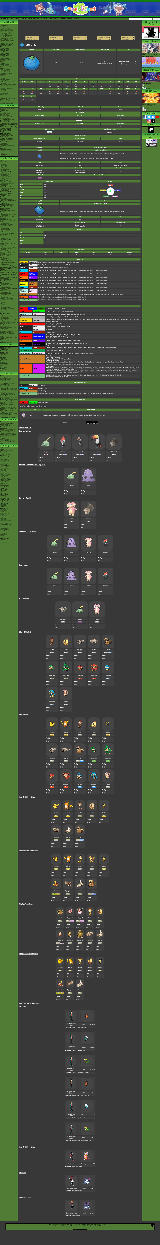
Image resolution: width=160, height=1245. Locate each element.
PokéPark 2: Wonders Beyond (8, 247)
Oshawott (61, 362)
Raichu (66, 732)
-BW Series (3, 493)
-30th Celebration (4, 460)
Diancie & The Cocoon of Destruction (6, 405)
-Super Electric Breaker (6, 525)
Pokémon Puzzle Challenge (7, 308)
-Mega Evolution (4, 468)
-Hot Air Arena (4, 522)
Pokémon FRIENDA (5, 342)
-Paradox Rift (3, 483)
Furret (66, 649)
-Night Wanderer (4, 529)
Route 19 (49, 329)
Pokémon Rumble (4, 264)
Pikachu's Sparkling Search (7, 435)
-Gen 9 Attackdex (4, 58)
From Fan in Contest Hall (53, 338)
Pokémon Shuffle (4, 223)
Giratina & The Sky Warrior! (7, 393)
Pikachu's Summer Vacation (7, 422)
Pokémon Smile (4, 190)
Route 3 (48, 311)
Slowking (83, 1164)
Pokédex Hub (37, 18)
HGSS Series (3, 364)
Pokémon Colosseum (5, 287)
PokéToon (2, 140)
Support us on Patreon (80, 1229)
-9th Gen (2, 75)
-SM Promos (3, 504)
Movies (9, 373)
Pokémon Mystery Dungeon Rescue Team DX (7, 189)
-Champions (3, 74)
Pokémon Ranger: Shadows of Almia (8, 275)
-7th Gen (2, 78)
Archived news (4, 25)
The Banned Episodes (6, 130)
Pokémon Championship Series (8, 82)
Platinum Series (4, 363)
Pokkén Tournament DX (6, 207)
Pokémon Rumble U (5, 242)
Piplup (122, 362)
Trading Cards (9, 446)
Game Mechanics (4, 70)
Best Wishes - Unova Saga (7, 119)
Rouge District (86, 375)
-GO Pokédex (3, 42)
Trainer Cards (3, 451)
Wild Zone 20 (50, 375)
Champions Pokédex (66, 18)
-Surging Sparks (4, 475)
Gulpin (46, 452)
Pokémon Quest (4, 209)
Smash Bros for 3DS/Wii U (7, 233)
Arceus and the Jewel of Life (7, 394)
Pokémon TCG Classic (6, 456)
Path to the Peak (4, 142)
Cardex (2, 68)
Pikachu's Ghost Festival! (7, 430)
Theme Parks (3, 94)
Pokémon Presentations (6, 90)
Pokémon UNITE (4, 174)
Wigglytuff (80, 918)
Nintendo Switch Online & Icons (8, 337)
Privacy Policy (86, 1224)
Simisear (94, 675)
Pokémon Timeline (5, 79)
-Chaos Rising (4, 463)
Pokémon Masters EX (6, 173)
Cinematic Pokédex (5, 69)
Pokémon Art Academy (6, 219)
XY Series (2, 368)
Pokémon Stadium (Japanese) (8, 319)
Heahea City (83, 343)
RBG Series (3, 354)
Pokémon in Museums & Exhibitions (6, 86)
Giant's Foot (50, 350)
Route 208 (63, 314)
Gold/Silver (3, 304)
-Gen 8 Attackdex (4, 57)
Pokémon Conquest (5, 245)
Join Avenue (42, 385)
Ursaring (80, 940)
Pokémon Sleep (4, 175)
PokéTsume (3, 155)
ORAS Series (3, 369)
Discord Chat (3, 97)
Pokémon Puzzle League (6, 316)
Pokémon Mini (4, 309)
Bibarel (71, 362)
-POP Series (3, 507)
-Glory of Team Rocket (6, 520)
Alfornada (49, 364)
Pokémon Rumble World (6, 224)
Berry (55, 62)
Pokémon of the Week (6, 73)
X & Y (1, 213)
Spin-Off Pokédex (4, 64)
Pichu (75, 362)
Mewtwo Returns (4, 382)
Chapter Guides (4, 352)
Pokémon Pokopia (5, 168)
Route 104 (56, 308)
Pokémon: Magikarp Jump (7, 204)
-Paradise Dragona (5, 527)
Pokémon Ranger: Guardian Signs (7, 263)
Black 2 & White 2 (5, 238)
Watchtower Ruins (110, 347)
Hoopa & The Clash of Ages (7, 407)
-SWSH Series (4, 489)
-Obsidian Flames (4, 485)
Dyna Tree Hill (58, 350)
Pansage (52, 675)
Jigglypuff (70, 918)
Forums (17, 18)
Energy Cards (3, 453)
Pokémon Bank (4, 215)
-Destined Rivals (4, 471)
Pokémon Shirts (4, 93)
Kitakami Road (57, 364)
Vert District (95, 375)
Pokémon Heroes (4, 384)
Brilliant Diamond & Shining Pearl (8, 181)
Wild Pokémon (89, 422)
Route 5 (48, 332)
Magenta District (77, 375)
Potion (30, 415)
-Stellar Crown (4, 477)
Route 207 (56, 353)
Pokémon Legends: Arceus (7, 183)
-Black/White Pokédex (6, 33)
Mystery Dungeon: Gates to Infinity (7, 244)
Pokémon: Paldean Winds (7, 139)
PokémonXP (3, 83)
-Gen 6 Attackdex (4, 54)
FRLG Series (3, 359)
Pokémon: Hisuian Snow (6, 138)
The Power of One (5, 379)
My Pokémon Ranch (5, 279)
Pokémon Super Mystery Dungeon (6, 226)
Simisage (66, 675)
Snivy (83, 1069)
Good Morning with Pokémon (7, 145)
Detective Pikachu (5, 208)
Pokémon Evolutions (5, 137)
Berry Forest (62, 311)
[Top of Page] (152, 1225)
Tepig (83, 1024)
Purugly (84, 1188)
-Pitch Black (3, 461)
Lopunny (98, 362)
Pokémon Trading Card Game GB (9, 322)
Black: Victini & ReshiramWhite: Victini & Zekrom (8, 397)
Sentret (52, 649)
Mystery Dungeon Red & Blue (8, 296)
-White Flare (3, 470)
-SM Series (3, 490)
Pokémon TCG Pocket (6, 178)
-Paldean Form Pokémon (6, 103)
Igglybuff (60, 940)
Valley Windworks (77, 1190)
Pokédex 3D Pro (4, 250)
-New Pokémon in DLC (6, 102)
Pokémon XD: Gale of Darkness (8, 288)
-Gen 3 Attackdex (4, 50)
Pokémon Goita (4, 340)
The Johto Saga (4, 114)
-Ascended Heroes (5, 465)
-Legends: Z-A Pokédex (6, 44)
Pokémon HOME (4, 184)
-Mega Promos (4, 500)
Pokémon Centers (5, 80)
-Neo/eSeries (3, 497)
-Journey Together (5, 473)
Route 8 (54, 340)
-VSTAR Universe (4, 535)
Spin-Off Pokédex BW (6, 67)
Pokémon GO (3, 170)
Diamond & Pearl (4, 258)
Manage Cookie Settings (98, 1224)
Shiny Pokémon (4, 132)
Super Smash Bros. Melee (7, 311)
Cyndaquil (54, 362)
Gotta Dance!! (4, 428)
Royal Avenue (76, 340)
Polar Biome (84, 364)
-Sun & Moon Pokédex (6, 35)
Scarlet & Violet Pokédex (50, 18)
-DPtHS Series (4, 494)
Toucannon (97, 452)
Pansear (80, 675)
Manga (9, 345)
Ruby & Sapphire (4, 283)
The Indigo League (5, 112)
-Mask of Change (4, 530)
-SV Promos (3, 502)
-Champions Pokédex (5, 45)
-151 (1, 484)
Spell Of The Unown (5, 380)
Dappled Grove (61, 347)
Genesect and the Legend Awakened (7, 402)
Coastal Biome (76, 364)
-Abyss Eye (3, 509)
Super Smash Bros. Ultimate (7, 210)
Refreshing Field (51, 324)
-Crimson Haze (4, 532)
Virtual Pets (3, 335)
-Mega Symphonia (5, 517)
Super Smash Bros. (5, 323)
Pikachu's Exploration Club (7, 433)
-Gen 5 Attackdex (4, 53)
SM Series (3, 371)
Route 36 (53, 319)
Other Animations (4, 147)
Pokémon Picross (4, 228)
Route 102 (49, 308)
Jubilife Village (42, 391)
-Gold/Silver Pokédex (5, 29)
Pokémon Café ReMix (6, 171)
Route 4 (54, 347)
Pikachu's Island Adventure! (7, 432)
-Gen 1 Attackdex (4, 48)
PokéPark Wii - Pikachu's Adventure (6, 269)
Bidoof (66, 362)
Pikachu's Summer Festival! (7, 429)
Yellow (1, 314)
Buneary (92, 362)
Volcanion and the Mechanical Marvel (8, 409)
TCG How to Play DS (5, 254)
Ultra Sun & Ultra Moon (6, 199)
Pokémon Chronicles (5, 128)
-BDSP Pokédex (4, 39)
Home (11, 18)
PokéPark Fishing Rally (6, 299)
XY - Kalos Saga (4, 120)
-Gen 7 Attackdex (4, 55)
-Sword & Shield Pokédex (6, 38)
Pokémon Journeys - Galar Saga (8, 123)
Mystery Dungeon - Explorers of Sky (8, 273)
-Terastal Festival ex (5, 524)
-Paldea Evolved (4, 487)
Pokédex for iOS (4, 256)
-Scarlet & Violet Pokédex (6, 43)
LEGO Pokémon (4, 92)
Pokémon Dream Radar (6, 239)
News (1, 24)
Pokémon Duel (4, 232)
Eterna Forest (88, 353)
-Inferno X (2, 514)
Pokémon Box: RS (5, 292)
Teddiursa (70, 940)
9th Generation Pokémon (6, 100)
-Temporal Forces (4, 480)
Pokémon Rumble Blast (6, 248)
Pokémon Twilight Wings (6, 135)
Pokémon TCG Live (5, 195)
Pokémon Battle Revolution (7, 271)
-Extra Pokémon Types (6, 450)
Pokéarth (76, 18)
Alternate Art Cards (5, 454)
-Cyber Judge (3, 534)
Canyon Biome (66, 364)
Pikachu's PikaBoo (5, 425)
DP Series (2, 362)
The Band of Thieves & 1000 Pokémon (7, 221)
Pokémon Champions (5, 166)
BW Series (3, 366)
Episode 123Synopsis (146, 84)
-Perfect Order (4, 464)
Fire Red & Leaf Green (6, 284)
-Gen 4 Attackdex (4, 52)
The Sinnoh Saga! (4, 118)
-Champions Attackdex (6, 59)
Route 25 (54, 311)
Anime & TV (8, 106)
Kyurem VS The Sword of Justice (9, 399)
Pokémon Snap (4, 317)
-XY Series (3, 492)
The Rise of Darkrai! (5, 392)
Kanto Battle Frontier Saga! (7, 117)
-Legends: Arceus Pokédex (7, 40)
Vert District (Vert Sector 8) (108, 375)
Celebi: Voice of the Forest (7, 383)
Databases (9, 22)
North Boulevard (101, 393)
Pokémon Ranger (4, 294)
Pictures (148, 88)
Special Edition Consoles (6, 331)
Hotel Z (119, 375)
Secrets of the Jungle (5, 414)
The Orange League (5, 113)
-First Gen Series (4, 498)
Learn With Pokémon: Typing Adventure (7, 252)
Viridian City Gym (77, 1166)
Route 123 (77, 335)
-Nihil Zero (3, 512)
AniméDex (3, 109)
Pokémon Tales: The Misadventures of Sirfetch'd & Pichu (8, 152)
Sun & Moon (3, 198)
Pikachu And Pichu (5, 424)
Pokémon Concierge (5, 149)
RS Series (2, 358)
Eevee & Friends (4, 439)
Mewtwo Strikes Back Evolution (8, 413)
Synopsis (146, 108)
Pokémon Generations (6, 134)
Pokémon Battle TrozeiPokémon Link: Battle (8, 217)
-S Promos (3, 540)
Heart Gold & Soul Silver (6, 261)
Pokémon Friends (4, 169)
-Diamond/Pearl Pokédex (6, 31)
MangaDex (3, 348)
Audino (72, 519)
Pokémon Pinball (4, 318)
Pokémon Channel (5, 291)
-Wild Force (3, 533)
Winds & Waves (4, 161)
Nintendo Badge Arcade (6, 234)
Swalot (88, 485)
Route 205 (49, 314)
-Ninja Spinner (3, 510)
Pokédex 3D (3, 249)
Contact (23, 18)
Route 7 (54, 332)
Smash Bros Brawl (5, 281)
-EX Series (3, 495)
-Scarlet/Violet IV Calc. (6, 72)
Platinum (2, 259)
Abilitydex (2, 63)
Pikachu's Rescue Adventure (7, 423)
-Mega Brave (3, 515)
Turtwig (117, 362)
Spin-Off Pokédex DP (5, 65)
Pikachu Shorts (9, 419)
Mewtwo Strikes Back (6, 378)
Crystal (2, 306)
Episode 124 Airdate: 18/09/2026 (148, 105)
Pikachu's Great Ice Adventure (8, 434)
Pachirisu (111, 362)
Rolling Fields (91, 347)
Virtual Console (4, 330)
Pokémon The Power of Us (7, 412)
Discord (29, 18)
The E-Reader (3, 301)
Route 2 (48, 340)
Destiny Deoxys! (4, 387)
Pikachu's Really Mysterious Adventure (7, 437)
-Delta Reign (3, 459)
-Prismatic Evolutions (5, 474)
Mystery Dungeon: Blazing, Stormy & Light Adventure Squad (8, 266)
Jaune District (67, 375)
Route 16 (60, 340)
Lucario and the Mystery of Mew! (8, 388)
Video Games (9, 158)
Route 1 (48, 343)
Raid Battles (3, 455)
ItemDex (2, 60)
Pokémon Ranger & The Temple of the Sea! (8, 390)
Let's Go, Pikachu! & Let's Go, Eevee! (8, 201)
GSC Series (3, 357)
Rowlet (48, 362)
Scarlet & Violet (4, 164)
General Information (5, 347)
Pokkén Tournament (5, 230)
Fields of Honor (43, 388)
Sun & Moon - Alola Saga (6, 122)
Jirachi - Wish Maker (5, 385)
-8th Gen (2, 77)
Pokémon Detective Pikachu (7, 417)
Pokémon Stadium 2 (5, 307)
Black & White (4, 237)
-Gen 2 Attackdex (4, 49)
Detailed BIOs (3, 351)
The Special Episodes (5, 129)
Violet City (78, 319)
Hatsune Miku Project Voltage (8, 84)
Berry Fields (67, 340)
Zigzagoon (63, 619)
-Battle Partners (4, 523)
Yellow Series (3, 356)
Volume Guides (4, 353)
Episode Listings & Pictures (7, 108)
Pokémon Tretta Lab (5, 240)
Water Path (69, 311)
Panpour (108, 675)
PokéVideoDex (4, 144)
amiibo (2, 336)
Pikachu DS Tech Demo (6, 298)
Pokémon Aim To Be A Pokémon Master (8, 125)
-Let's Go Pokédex (5, 37)
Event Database (4, 99)
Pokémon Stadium (5, 321)
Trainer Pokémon (95, 422)
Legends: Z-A (3, 165)
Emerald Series (4, 361)
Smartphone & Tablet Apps (7, 333)
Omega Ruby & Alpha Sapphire (8, 214)
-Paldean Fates (4, 482)
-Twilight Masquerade (5, 479)
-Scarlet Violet (3, 488)
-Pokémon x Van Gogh (6, 88)
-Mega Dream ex (4, 513)
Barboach (105, 362)
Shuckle (56, 891)
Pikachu (80, 362)
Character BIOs (4, 349)
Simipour (52, 701)
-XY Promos (3, 505)
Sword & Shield (4, 180)
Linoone (94, 649)
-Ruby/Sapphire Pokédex (6, 30)
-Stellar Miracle (4, 528)
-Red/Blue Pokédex (5, 28)
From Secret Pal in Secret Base (55, 336)
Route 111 (63, 308)
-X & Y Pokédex (4, 34)
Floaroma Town (81, 314)
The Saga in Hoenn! (5, 115)
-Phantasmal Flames (5, 466)
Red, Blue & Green (5, 313)
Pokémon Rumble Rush (6, 205)
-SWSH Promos (4, 503)
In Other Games (4, 328)
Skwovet (114, 452)
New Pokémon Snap (5, 193)
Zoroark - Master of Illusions (7, 395)
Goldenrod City (103, 319)
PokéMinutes (3, 143)
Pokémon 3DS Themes (6, 332)
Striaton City (55, 326)
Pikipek (63, 452)
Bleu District (58, 375)
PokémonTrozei (4, 297)
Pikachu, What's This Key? (7, 440)
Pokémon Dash (4, 289)
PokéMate (2, 302)
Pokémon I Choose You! (6, 411)
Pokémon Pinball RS (5, 293)
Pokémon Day (4, 89)
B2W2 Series (3, 367)
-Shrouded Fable (4, 478)
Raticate (60, 918)
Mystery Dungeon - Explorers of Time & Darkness (8, 278)
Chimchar (86, 362)
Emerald (2, 286)
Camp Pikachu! (4, 427)
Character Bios (4, 110)
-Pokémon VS (3, 537)
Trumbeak (80, 452)
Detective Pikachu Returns (7, 176)
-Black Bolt (3, 469)
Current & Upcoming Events (7, 98)
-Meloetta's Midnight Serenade (8, 400)
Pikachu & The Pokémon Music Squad (8, 442)
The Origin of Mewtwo (6, 377)
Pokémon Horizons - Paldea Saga (9, 127)
